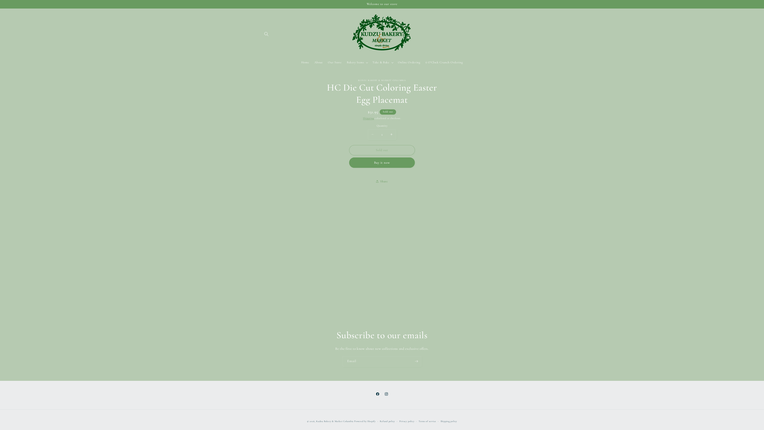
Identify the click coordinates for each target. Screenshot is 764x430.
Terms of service (427, 421)
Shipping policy (448, 421)
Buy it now (382, 163)
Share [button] (384, 181)
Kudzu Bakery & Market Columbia (334, 421)
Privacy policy (406, 421)
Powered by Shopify (365, 421)
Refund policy (387, 421)
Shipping (368, 118)
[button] (266, 34)
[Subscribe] (416, 361)
